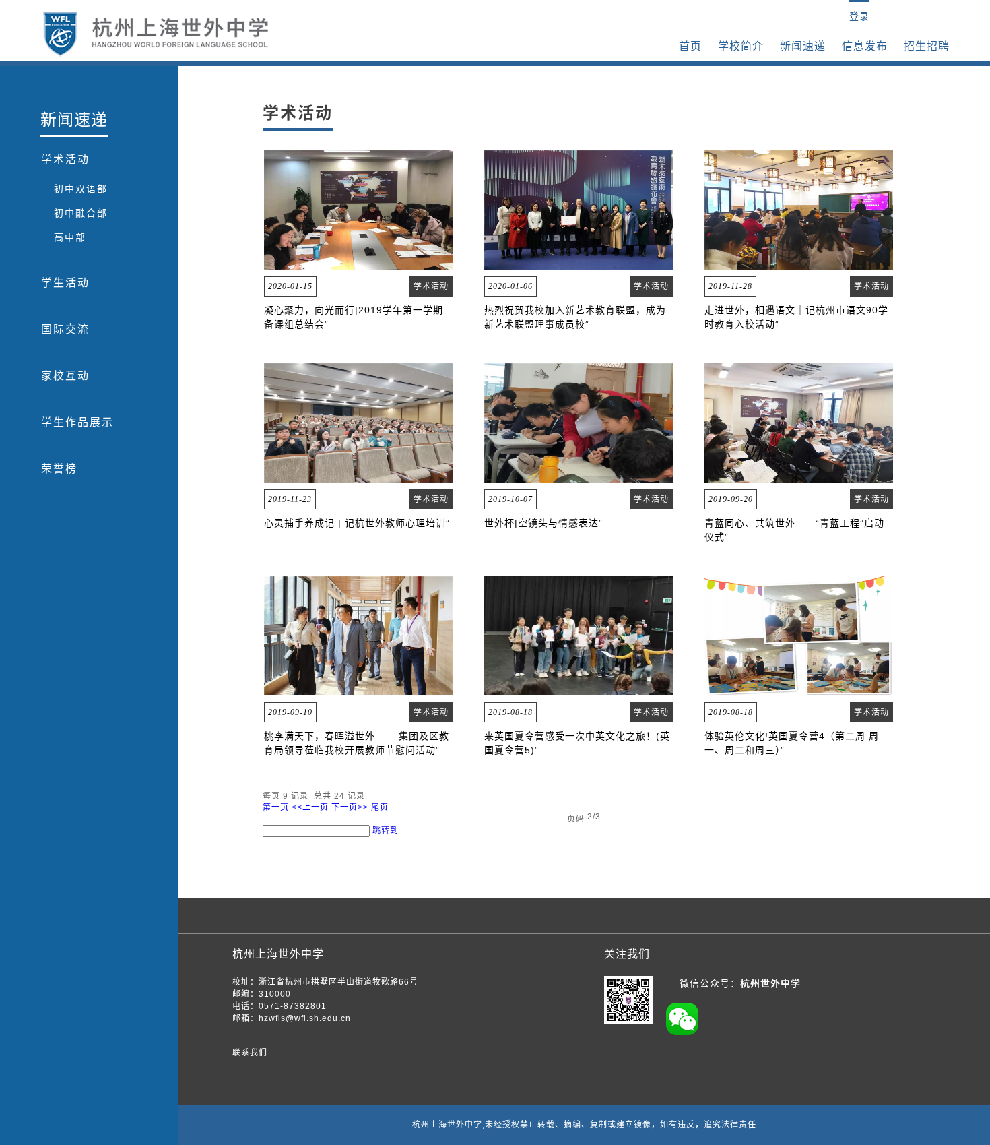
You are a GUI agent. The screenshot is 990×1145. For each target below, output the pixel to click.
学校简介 (741, 46)
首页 (690, 46)
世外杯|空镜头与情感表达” (543, 523)
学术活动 (431, 286)
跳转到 (386, 830)
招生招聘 (927, 46)
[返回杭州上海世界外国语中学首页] (155, 34)
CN (812, 16)
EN (835, 16)
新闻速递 (803, 46)
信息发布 (865, 46)
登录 (859, 16)
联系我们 (249, 1053)
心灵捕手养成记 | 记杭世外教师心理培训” (357, 523)
